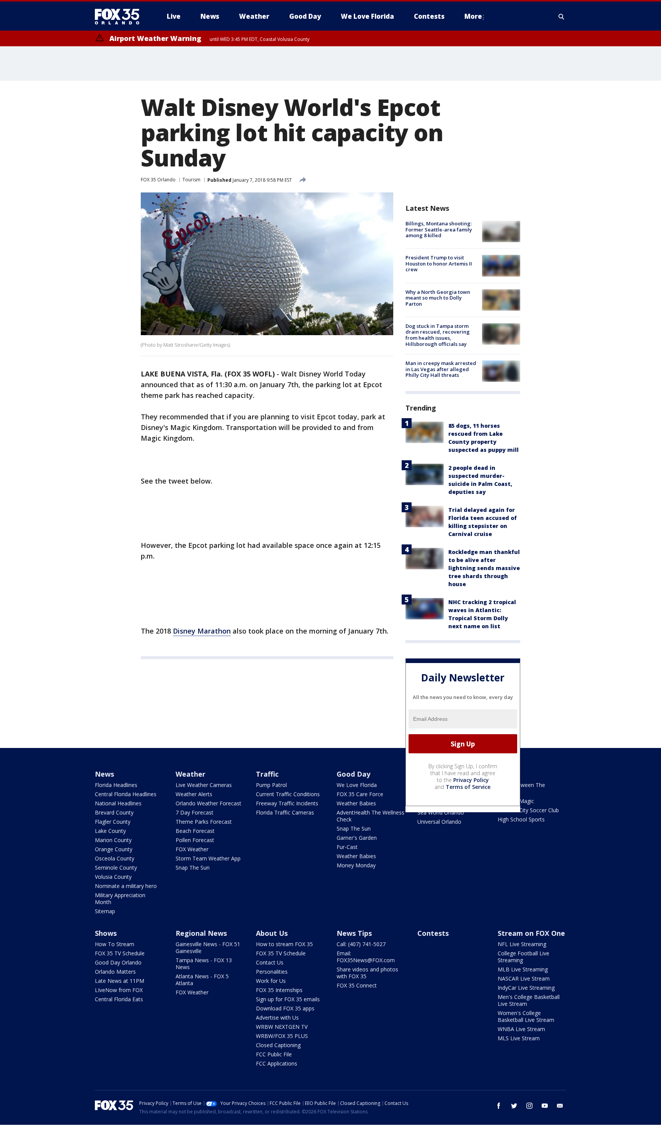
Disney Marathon (202, 630)
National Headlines (118, 803)
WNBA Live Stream (521, 1029)
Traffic (267, 774)
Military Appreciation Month (120, 898)
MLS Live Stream (519, 1038)
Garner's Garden (357, 837)
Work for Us (271, 980)
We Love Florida (357, 785)
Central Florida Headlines (125, 794)
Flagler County (112, 821)
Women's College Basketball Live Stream (526, 1016)
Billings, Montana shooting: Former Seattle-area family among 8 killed (438, 229)
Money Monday (356, 865)
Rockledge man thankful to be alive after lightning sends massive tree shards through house (484, 568)
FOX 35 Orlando (158, 179)
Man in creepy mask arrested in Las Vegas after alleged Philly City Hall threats (440, 369)
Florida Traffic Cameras (285, 812)
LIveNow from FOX (119, 990)
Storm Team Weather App (208, 858)
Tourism (191, 179)
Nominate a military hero (126, 886)
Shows (106, 933)
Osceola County (114, 858)
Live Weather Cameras (204, 785)
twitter (514, 1106)
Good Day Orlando (118, 962)
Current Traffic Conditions (288, 794)
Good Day (353, 774)
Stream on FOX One (531, 933)
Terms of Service (468, 786)
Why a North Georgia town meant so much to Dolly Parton (437, 297)
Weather (190, 774)
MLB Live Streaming (523, 969)
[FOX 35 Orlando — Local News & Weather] (120, 16)
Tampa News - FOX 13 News (204, 963)
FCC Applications (276, 1063)
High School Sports (521, 819)
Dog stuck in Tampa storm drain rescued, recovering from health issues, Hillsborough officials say (437, 335)
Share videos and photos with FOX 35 (367, 973)
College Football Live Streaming (523, 957)
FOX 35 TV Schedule (120, 953)
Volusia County (113, 876)
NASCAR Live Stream (524, 978)
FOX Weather (192, 849)
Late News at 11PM (119, 980)
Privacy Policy (471, 780)
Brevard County (114, 812)
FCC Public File (274, 1054)
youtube (545, 1106)
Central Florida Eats (119, 999)
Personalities (272, 971)
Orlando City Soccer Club (528, 810)
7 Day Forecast (194, 812)
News (104, 774)
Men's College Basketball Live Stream (529, 1000)
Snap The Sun (193, 867)
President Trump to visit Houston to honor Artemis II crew (438, 263)
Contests (433, 933)
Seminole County (116, 867)
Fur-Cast (347, 846)
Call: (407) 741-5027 (361, 944)
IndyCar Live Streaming (526, 987)
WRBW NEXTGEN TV (282, 1026)
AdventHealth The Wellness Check (370, 816)
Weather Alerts (194, 794)
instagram (529, 1106)
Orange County (113, 849)
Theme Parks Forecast (204, 821)
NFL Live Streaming (522, 944)
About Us (272, 933)
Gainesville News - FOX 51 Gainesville (208, 947)
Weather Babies (356, 803)
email (560, 1106)
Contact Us (269, 962)
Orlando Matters (115, 971)
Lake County (110, 830)
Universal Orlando (439, 821)
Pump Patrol (271, 785)
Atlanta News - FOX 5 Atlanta (202, 980)
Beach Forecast (195, 830)
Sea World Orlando (440, 812)
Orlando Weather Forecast (208, 803)
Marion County (113, 840)
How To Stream (114, 944)
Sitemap (105, 911)
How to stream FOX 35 (284, 944)
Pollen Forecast (195, 840)
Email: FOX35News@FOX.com (366, 957)
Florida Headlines (116, 785)
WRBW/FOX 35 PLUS (282, 1036)
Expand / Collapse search (561, 16)
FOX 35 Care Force (360, 794)
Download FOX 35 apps (285, 1008)
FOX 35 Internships (279, 990)
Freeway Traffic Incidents (287, 803)
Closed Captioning (278, 1045)
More (473, 16)
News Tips (354, 933)
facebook (499, 1106)
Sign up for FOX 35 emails (288, 999)
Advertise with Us (277, 1017)
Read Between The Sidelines (521, 788)
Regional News (201, 933)
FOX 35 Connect (357, 985)
